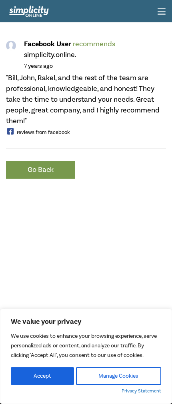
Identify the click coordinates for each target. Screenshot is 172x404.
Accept (42, 376)
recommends (94, 44)
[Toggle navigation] (162, 12)
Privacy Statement (141, 391)
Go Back (41, 169)
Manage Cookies (118, 376)
